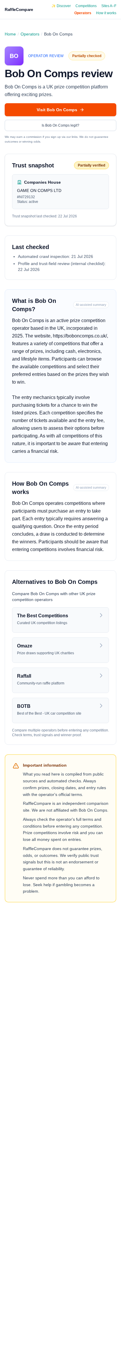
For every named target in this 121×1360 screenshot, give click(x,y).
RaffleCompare (19, 9)
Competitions (86, 6)
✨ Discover (61, 6)
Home (10, 34)
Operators (82, 13)
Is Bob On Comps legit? (60, 125)
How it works (106, 13)
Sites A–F (108, 6)
